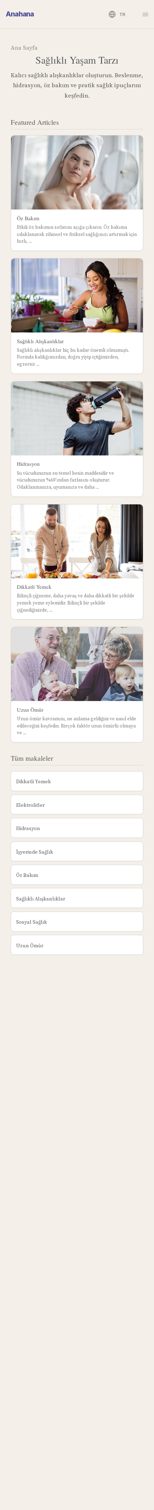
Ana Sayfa (24, 47)
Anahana (20, 14)
